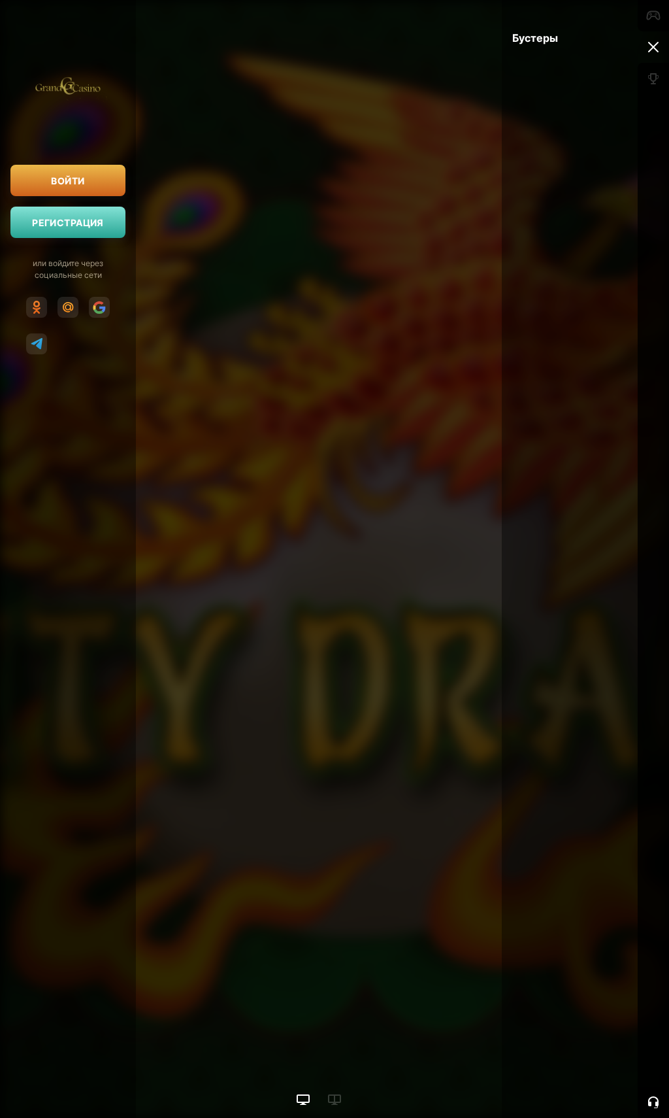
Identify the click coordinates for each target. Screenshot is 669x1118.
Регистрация (68, 222)
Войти (67, 180)
